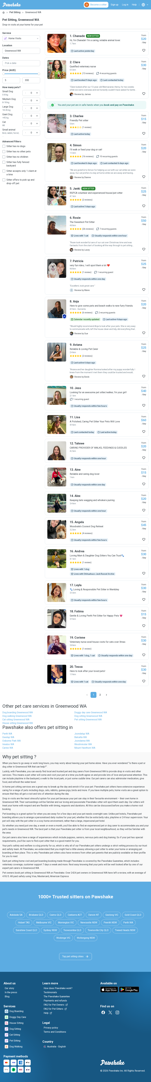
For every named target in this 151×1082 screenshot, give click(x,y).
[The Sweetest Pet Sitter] (96, 233)
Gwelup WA (8, 737)
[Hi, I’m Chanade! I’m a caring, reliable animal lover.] (96, 43)
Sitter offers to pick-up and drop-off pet (20, 181)
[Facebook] (103, 1012)
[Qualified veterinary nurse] (96, 78)
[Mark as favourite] (143, 50)
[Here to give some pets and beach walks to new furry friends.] (96, 317)
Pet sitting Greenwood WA (88, 719)
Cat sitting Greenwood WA (15, 719)
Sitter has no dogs (15, 146)
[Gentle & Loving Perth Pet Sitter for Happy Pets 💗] (96, 618)
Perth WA (7, 733)
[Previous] (87, 695)
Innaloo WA (8, 744)
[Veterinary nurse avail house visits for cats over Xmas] (96, 646)
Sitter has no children (17, 156)
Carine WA (7, 747)
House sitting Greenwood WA (17, 723)
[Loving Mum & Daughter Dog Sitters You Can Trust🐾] (96, 562)
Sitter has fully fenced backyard (17, 164)
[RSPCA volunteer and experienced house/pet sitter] (96, 197)
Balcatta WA (80, 737)
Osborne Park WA (11, 740)
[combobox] (21, 38)
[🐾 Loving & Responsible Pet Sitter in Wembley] (96, 592)
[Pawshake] (11, 5)
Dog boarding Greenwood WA (17, 712)
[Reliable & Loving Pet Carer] (96, 360)
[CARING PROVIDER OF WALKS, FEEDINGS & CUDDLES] (96, 451)
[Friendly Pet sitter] (96, 125)
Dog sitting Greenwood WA (88, 716)
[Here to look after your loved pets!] (96, 674)
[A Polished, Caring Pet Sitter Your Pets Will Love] (96, 424)
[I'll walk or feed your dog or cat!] (96, 161)
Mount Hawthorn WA (84, 747)
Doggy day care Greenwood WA (90, 712)
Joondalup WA (81, 733)
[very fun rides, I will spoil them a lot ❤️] (96, 275)
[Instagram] (117, 1012)
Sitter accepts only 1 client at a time (21, 173)
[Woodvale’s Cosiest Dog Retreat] (96, 531)
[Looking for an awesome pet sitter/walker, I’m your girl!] (96, 397)
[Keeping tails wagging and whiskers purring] (96, 503)
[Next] (106, 695)
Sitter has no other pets (18, 151)
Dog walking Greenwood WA (17, 716)
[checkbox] (3, 146)
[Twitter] (110, 1012)
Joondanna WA (82, 740)
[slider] (3, 74)
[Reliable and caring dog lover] (96, 477)
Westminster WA (83, 744)
